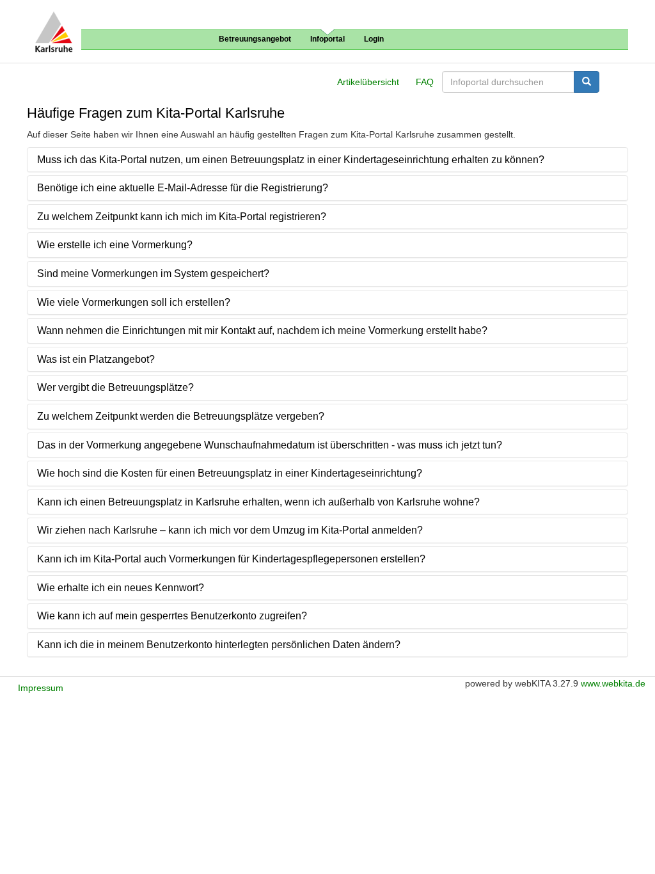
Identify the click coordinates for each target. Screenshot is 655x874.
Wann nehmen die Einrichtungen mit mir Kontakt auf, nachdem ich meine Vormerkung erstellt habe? (262, 330)
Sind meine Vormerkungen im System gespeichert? (153, 273)
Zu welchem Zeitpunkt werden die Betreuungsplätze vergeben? (180, 416)
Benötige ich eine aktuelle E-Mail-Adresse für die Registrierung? (182, 187)
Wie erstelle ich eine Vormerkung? (115, 244)
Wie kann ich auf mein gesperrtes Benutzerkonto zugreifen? (172, 615)
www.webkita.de (613, 683)
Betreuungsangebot (255, 39)
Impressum (40, 688)
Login (374, 39)
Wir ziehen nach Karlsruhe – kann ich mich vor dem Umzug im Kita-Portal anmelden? (230, 530)
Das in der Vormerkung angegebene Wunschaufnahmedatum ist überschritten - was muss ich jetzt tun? (269, 445)
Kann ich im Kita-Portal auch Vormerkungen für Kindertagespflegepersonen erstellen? (231, 558)
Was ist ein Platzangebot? (96, 359)
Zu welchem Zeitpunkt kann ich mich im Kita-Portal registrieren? (181, 216)
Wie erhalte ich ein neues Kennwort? (120, 587)
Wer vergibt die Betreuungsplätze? (115, 387)
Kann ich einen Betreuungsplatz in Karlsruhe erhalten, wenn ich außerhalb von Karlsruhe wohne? (258, 502)
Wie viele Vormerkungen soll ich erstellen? (133, 302)
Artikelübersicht (368, 82)
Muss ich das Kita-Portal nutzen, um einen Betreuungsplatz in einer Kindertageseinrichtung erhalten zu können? (290, 159)
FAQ (425, 82)
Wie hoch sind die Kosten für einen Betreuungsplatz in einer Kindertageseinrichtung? (229, 473)
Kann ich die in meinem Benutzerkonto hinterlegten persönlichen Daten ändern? (218, 644)
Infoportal (327, 39)
